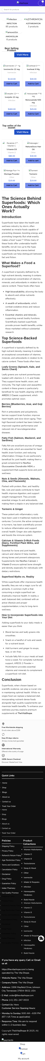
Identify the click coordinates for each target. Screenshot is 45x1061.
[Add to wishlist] (39, 96)
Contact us (6, 801)
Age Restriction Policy (11, 860)
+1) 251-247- (17, 1000)
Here (16, 1004)
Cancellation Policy (9, 869)
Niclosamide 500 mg (33, 101)
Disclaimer (6, 874)
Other (33, 152)
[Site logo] (22, 3)
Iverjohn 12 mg (11, 97)
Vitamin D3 (12, 149)
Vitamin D (12, 152)
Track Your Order (9, 806)
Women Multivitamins (33, 849)
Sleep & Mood (30, 868)
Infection (33, 72)
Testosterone (29, 863)
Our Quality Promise (10, 893)
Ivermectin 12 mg (12, 69)
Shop (4, 787)
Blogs (4, 792)
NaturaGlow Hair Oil (33, 148)
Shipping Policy (8, 846)
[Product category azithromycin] (33, 24)
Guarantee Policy (9, 883)
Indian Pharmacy (8, 888)
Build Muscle (29, 899)
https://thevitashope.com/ (14, 969)
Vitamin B (28, 859)
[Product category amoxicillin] (12, 37)
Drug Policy (6, 878)
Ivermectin (11, 72)
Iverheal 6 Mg (33, 69)
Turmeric (33, 174)
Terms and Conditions (11, 865)
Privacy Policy (7, 851)
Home (4, 783)
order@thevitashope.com (21, 995)
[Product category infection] (12, 24)
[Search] (27, 9)
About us (6, 797)
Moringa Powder (11, 174)
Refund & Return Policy (11, 855)
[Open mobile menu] (3, 3)
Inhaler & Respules (31, 882)
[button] (33, 160)
